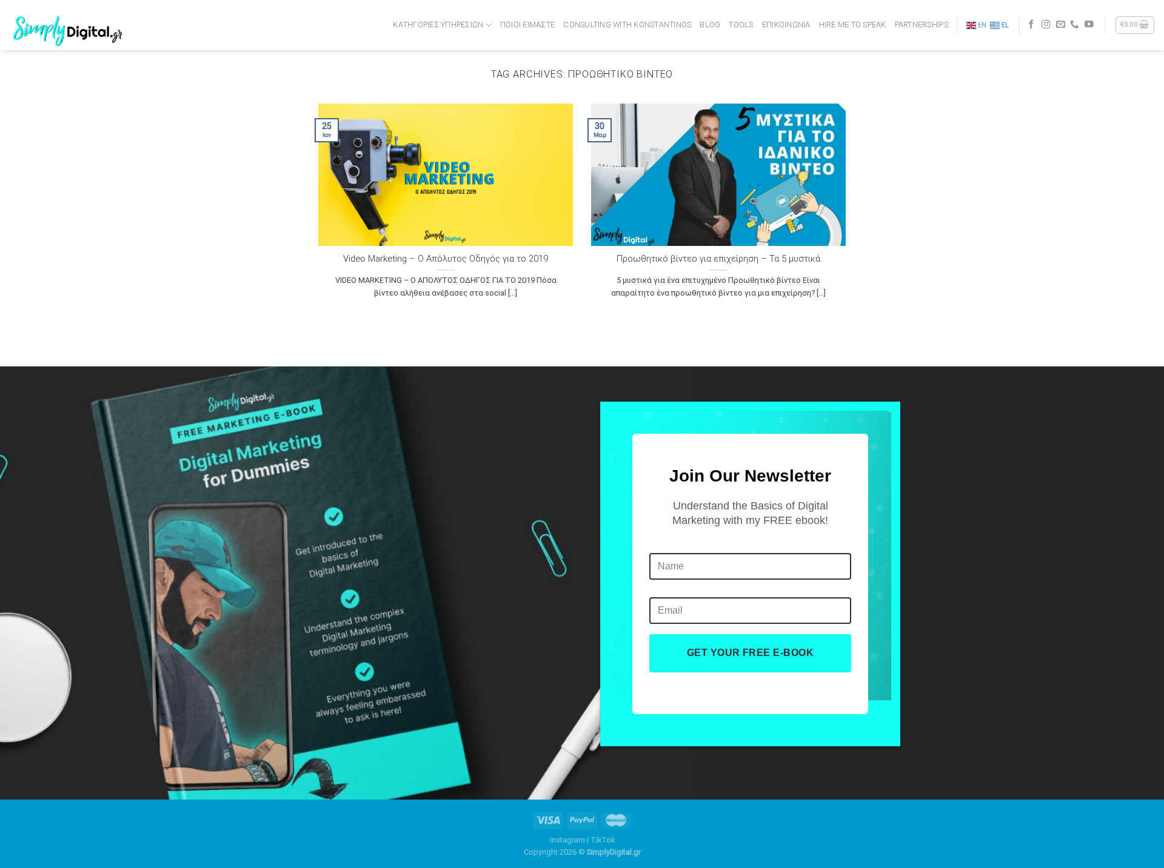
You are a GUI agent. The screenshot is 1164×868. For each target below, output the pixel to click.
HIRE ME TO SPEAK (852, 24)
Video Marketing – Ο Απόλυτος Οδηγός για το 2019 (445, 258)
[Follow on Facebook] (1031, 25)
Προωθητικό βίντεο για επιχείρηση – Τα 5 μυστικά (718, 258)
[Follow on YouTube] (1089, 25)
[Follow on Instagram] (1046, 25)
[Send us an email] (1060, 25)
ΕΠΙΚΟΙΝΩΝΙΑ (786, 24)
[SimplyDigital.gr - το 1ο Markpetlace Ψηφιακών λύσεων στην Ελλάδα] (69, 25)
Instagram (567, 839)
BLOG (710, 24)
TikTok (602, 839)
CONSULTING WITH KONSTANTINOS (627, 24)
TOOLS (741, 24)
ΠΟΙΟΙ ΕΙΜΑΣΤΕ (527, 24)
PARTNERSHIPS (921, 24)
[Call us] (1074, 25)
